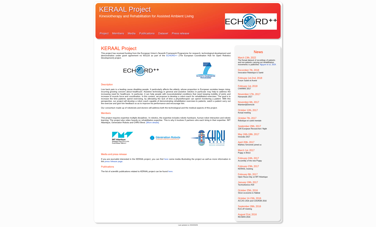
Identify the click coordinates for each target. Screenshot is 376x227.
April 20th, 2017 (246, 142)
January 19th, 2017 (248, 182)
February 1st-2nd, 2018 (250, 78)
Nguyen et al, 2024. (268, 64)
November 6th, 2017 (248, 102)
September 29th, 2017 (249, 126)
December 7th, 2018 (248, 70)
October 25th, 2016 (248, 190)
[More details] (152, 122)
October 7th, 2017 (247, 118)
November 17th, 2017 (249, 94)
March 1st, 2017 (246, 150)
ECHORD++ (171, 55)
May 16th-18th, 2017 (248, 134)
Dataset (163, 33)
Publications (147, 33)
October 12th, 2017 (248, 110)
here (166, 159)
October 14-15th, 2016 (249, 198)
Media (132, 33)
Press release (180, 33)
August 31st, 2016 (247, 214)
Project (104, 33)
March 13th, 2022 (247, 57)
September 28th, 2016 (249, 206)
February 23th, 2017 (248, 166)
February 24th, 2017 (248, 158)
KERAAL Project (125, 9)
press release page (113, 161)
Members (118, 33)
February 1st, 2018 (247, 86)
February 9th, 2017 (248, 174)
